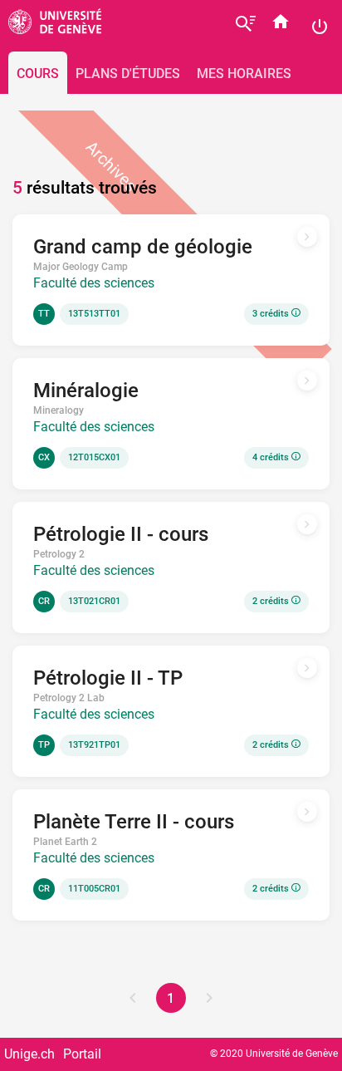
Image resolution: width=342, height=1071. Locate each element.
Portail (82, 1054)
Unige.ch (29, 1054)
